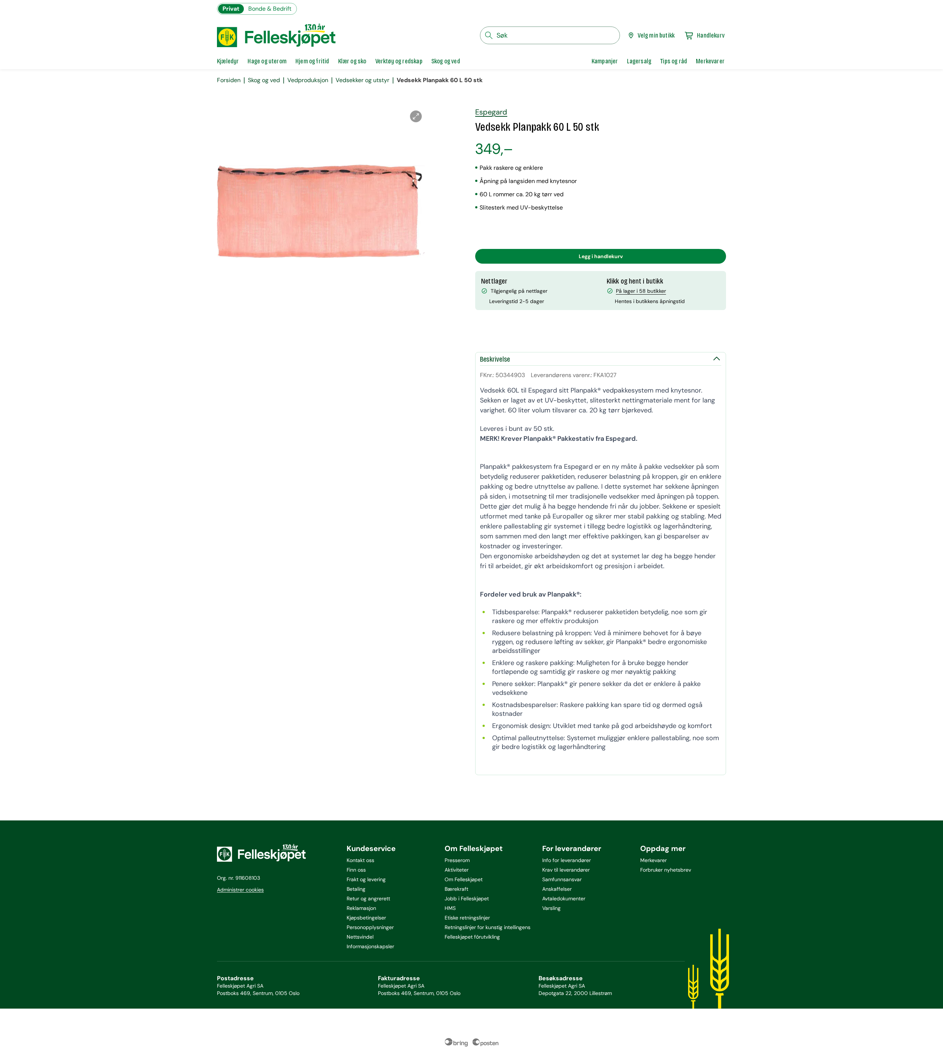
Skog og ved (264, 80)
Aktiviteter (457, 869)
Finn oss (356, 869)
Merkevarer (653, 860)
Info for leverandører (566, 860)
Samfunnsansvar (562, 879)
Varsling (551, 908)
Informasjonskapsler (370, 946)
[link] (605, 61)
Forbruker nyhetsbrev (665, 869)
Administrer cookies (240, 890)
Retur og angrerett (368, 898)
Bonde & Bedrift (269, 9)
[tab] (228, 61)
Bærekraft (456, 889)
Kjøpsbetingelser (366, 917)
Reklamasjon (361, 908)
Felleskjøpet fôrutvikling (472, 936)
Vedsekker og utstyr (362, 80)
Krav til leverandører (566, 869)
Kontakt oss (360, 860)
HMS (450, 908)
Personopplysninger (370, 927)
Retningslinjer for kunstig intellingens (487, 927)
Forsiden (229, 80)
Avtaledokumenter (563, 898)
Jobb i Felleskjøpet (467, 898)
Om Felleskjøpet (464, 879)
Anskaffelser (557, 889)
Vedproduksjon (307, 80)
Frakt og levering (366, 879)
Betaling (356, 889)
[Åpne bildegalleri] (416, 116)
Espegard (491, 112)
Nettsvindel (360, 936)
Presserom (457, 860)
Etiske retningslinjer (467, 917)
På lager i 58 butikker (641, 291)
